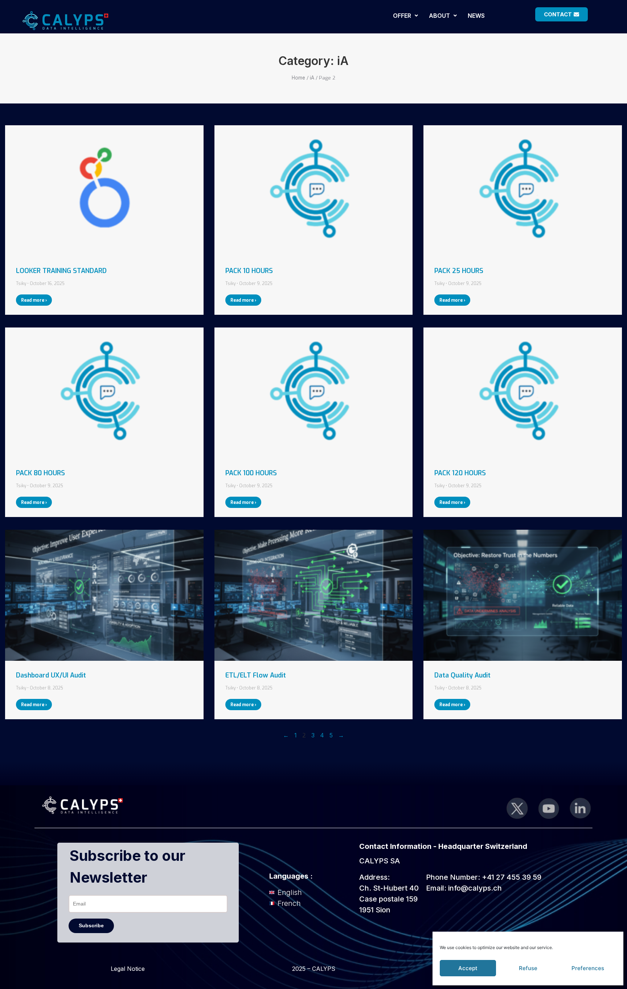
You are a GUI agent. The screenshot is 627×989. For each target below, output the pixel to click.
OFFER (402, 15)
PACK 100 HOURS (251, 473)
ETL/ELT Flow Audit (255, 675)
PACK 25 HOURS (458, 270)
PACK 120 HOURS (460, 473)
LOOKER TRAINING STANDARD (61, 270)
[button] (405, 15)
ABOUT (439, 15)
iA (312, 78)
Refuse (528, 968)
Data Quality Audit (462, 675)
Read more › (34, 300)
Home (298, 78)
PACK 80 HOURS (40, 473)
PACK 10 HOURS (249, 270)
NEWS (476, 15)
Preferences (587, 968)
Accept (468, 968)
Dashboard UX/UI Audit (51, 675)
